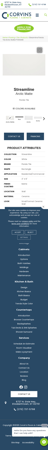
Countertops (24, 309)
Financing (35, 136)
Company (24, 357)
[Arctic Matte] (10, 118)
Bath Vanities (24, 263)
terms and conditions (20, 223)
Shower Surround (24, 332)
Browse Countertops (24, 319)
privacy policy (27, 221)
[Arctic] (28, 118)
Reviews (24, 376)
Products (24, 38)
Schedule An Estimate (24, 343)
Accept (18, 232)
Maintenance (24, 275)
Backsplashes (24, 323)
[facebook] (21, 387)
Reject (30, 232)
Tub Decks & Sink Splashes (24, 327)
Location (24, 372)
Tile (18, 38)
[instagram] (25, 387)
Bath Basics (24, 295)
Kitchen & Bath (24, 281)
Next (44, 117)
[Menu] (37, 15)
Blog (24, 380)
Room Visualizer (24, 348)
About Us (24, 363)
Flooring (12, 38)
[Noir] (19, 117)
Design (24, 287)
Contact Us (14, 136)
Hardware (24, 271)
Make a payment (24, 352)
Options (24, 259)
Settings (24, 237)
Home (5, 38)
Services (24, 337)
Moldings (24, 267)
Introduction (24, 255)
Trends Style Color (24, 303)
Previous (4, 117)
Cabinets (24, 249)
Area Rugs (24, 243)
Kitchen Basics (24, 291)
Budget (24, 299)
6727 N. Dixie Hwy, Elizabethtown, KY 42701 (13, 4)
